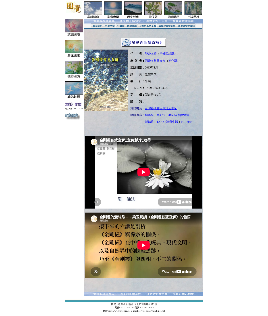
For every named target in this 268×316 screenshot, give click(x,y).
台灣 (161, 108)
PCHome (186, 121)
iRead (179, 115)
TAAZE (167, 121)
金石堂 (161, 115)
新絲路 (149, 121)
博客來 (149, 115)
